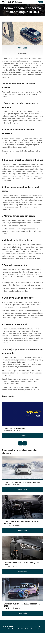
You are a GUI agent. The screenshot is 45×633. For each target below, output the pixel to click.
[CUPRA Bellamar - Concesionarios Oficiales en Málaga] (4, 2)
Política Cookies (24, 629)
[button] (20, 443)
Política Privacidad (12, 629)
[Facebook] (21, 624)
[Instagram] (24, 624)
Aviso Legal (35, 629)
